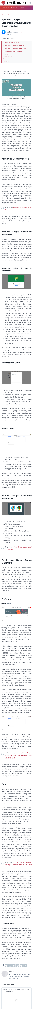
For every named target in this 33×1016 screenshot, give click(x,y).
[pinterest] (21, 965)
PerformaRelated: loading (7, 55)
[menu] (3, 3)
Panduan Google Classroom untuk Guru (14, 45)
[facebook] (6, 965)
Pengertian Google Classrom (11, 42)
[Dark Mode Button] (30, 3)
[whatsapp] (13, 965)
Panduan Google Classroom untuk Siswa (14, 48)
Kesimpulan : (6, 62)
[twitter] (10, 965)
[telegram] (17, 965)
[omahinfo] (16, 2)
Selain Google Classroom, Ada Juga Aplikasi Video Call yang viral (18, 755)
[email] (25, 965)
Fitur (4, 59)
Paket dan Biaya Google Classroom (13, 51)
